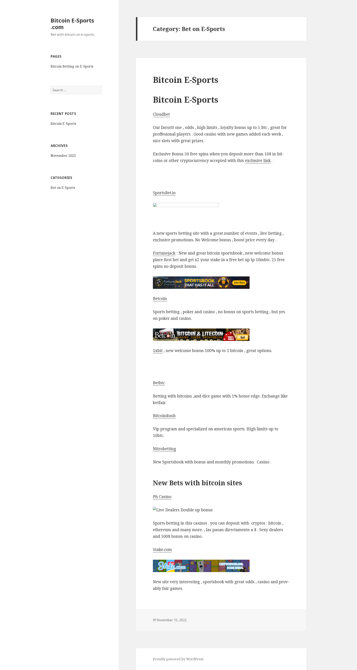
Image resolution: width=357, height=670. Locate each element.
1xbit (158, 350)
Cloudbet (161, 114)
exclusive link (258, 160)
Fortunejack (164, 253)
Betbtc (159, 383)
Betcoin (160, 298)
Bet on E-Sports (63, 187)
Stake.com (162, 549)
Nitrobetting (164, 448)
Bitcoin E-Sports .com (72, 24)
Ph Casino (162, 496)
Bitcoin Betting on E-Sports (72, 66)
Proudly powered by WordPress (178, 659)
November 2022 (63, 155)
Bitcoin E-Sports (63, 123)
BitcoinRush (164, 415)
